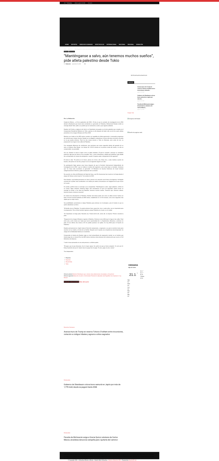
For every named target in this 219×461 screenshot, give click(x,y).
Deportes (74, 44)
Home (67, 44)
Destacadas (72, 51)
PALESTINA (69, 262)
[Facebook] (154, 3)
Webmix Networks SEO (114, 460)
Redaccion (68, 64)
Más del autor (84, 282)
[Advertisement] (109, 29)
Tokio (67, 264)
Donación (90, 3)
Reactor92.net (132, 460)
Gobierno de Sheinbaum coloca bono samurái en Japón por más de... (146, 97)
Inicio (65, 49)
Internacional (111, 44)
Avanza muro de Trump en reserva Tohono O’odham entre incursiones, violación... (146, 88)
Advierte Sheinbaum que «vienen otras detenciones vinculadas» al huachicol (93, 274)
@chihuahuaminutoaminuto (139, 75)
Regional (131, 44)
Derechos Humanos (86, 44)
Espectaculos (99, 44)
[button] (151, 3)
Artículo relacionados (71, 282)
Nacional (122, 44)
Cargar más (130, 112)
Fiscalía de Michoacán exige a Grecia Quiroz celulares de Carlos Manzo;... (145, 105)
